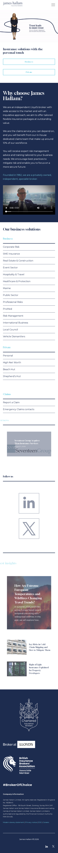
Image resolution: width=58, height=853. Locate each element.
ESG (40, 822)
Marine (7, 288)
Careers (46, 822)
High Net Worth (12, 362)
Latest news (9, 420)
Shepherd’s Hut (12, 376)
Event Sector (10, 267)
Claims (7, 394)
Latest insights (13, 563)
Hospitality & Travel (13, 274)
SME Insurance (11, 253)
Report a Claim (11, 402)
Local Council (10, 329)
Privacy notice (31, 822)
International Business (15, 322)
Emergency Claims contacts (18, 409)
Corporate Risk (11, 247)
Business (8, 238)
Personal (8, 355)
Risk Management (13, 315)
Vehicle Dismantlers (14, 336)
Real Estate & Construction (18, 260)
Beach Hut (9, 369)
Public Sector (10, 295)
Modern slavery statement (13, 822)
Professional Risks (13, 302)
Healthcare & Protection (16, 281)
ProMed (7, 309)
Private (7, 347)
